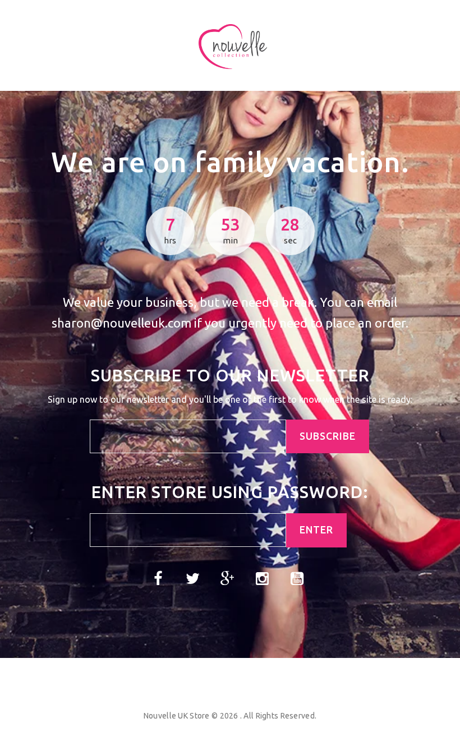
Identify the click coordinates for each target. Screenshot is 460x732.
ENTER (316, 529)
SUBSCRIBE (328, 436)
